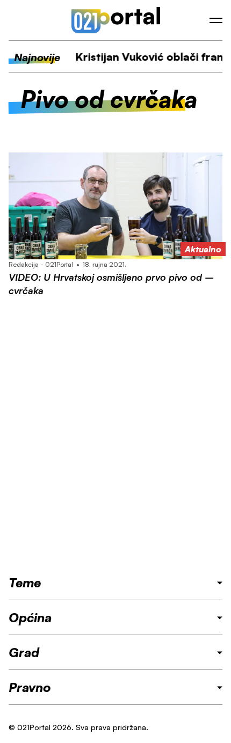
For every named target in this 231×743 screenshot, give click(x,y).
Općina (30, 617)
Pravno (30, 687)
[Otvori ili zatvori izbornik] (216, 20)
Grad (24, 652)
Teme (25, 582)
